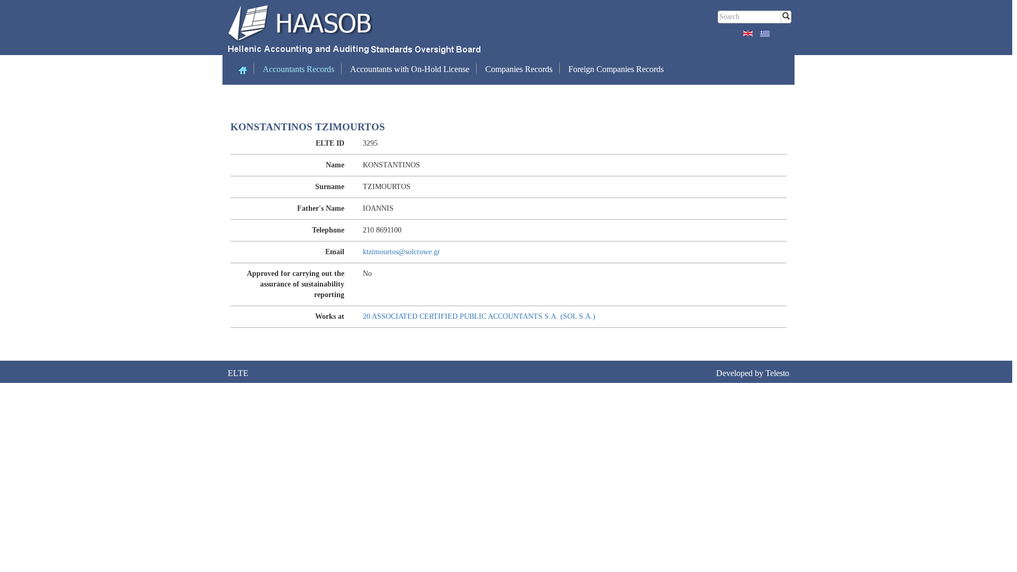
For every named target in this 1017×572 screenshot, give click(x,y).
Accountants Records (298, 69)
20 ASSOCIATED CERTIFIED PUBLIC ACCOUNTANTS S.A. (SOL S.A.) (479, 316)
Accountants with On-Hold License (409, 69)
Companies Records (518, 69)
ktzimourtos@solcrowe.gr (401, 252)
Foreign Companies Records (616, 69)
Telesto (777, 373)
